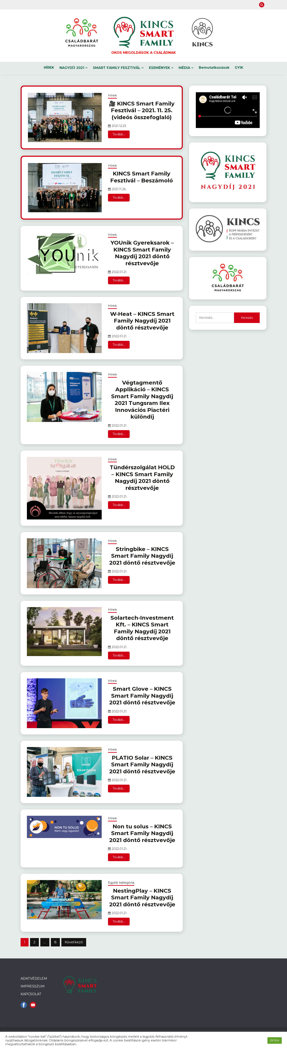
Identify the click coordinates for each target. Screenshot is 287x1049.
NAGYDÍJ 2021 (71, 68)
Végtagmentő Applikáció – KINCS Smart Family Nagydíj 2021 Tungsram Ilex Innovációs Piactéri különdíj (142, 399)
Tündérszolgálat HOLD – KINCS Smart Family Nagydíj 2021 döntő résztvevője (142, 477)
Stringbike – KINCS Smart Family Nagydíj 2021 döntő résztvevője (142, 556)
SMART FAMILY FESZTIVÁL (116, 68)
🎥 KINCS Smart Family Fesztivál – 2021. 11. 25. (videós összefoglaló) (142, 110)
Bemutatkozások (214, 68)
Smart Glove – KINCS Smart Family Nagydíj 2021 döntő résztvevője (142, 695)
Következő (74, 942)
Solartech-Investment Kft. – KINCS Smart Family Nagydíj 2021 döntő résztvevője (142, 628)
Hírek (112, 95)
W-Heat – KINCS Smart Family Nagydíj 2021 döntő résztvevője (142, 321)
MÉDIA (184, 68)
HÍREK (49, 68)
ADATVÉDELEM (34, 978)
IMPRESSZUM (33, 986)
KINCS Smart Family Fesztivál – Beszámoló (141, 177)
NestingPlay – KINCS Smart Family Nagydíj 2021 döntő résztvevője (142, 897)
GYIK (239, 68)
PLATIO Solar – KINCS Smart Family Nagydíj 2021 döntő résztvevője (142, 764)
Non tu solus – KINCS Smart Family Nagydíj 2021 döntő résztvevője (142, 833)
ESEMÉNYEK (159, 68)
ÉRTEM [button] (274, 1040)
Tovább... (119, 134)
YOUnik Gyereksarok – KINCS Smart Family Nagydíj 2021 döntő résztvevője (142, 253)
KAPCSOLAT (31, 994)
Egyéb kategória (121, 882)
